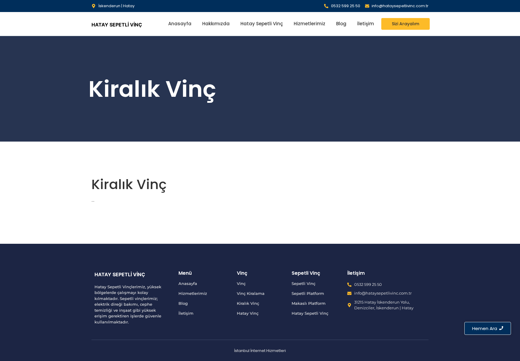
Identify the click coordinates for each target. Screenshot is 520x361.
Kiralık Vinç (248, 303)
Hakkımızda (216, 23)
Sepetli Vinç (303, 283)
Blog (341, 23)
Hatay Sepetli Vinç (261, 23)
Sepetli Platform (308, 293)
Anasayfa (179, 23)
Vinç (241, 283)
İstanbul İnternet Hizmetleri (260, 350)
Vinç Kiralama (251, 293)
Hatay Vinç (247, 313)
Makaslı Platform (309, 303)
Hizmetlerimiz (309, 23)
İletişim (365, 23)
